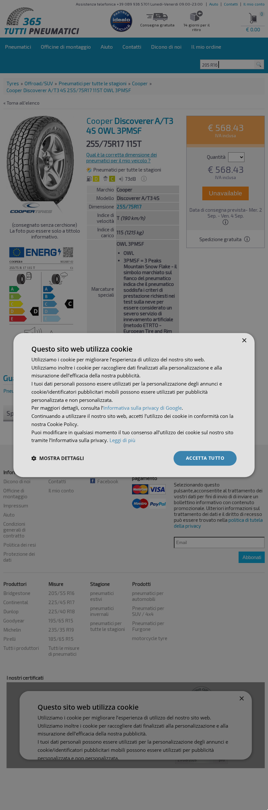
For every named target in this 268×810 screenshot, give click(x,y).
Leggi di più (122, 440)
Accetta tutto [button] (205, 458)
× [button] (244, 340)
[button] (57, 458)
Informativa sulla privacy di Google (142, 408)
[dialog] (134, 405)
